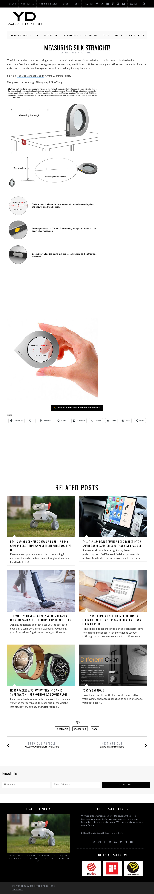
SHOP (66, 3)
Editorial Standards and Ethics (95, 833)
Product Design (19, 35)
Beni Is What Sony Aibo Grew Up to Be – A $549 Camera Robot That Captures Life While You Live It (40, 546)
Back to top (17, 890)
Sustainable (90, 35)
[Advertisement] (94, 19)
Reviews (119, 35)
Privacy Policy (117, 833)
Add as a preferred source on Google (79, 408)
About (12, 3)
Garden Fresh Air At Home (112, 744)
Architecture (70, 35)
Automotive (50, 35)
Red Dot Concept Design (30, 75)
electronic (62, 728)
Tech (36, 35)
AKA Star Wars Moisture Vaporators (42, 744)
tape (94, 728)
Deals (106, 35)
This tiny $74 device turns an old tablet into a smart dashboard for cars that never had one (112, 544)
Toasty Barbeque (93, 690)
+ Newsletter (136, 35)
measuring (80, 728)
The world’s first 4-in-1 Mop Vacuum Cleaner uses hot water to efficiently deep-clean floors (40, 618)
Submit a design (48, 3)
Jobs (76, 3)
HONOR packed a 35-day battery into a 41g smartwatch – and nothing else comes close (39, 692)
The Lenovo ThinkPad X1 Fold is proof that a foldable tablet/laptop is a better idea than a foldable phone (112, 620)
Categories (27, 3)
